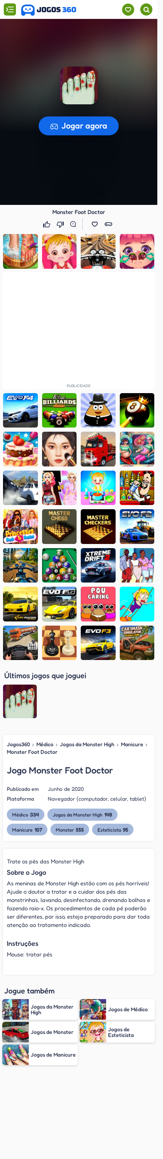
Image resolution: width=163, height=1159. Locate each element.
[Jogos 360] (48, 10)
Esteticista (112, 829)
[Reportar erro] (75, 224)
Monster (70, 829)
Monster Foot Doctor (32, 751)
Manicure (132, 744)
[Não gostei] (61, 224)
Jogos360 (18, 744)
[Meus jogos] (127, 9)
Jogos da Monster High (87, 744)
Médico (44, 744)
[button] (95, 224)
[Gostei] (47, 224)
